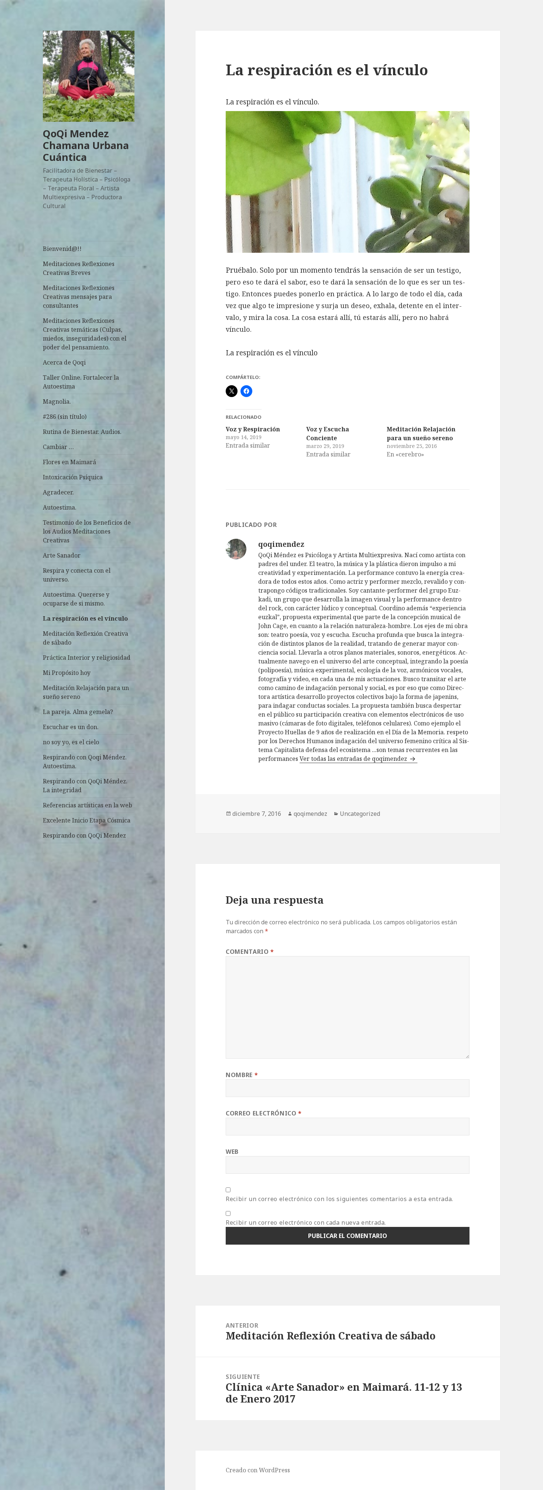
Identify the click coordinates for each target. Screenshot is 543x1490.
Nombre (242, 1075)
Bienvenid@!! (62, 249)
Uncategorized (360, 814)
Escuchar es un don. (71, 727)
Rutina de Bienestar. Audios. (82, 432)
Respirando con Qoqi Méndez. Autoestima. (85, 761)
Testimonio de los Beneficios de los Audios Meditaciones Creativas (87, 531)
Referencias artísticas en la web (87, 805)
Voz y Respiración (253, 429)
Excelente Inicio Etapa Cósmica (86, 820)
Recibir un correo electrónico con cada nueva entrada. (306, 1222)
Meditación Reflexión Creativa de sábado (85, 638)
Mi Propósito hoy (66, 673)
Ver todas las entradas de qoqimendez (354, 759)
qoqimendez (310, 814)
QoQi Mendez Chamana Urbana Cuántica (86, 145)
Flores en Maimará (69, 462)
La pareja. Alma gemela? (78, 712)
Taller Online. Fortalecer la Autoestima (81, 381)
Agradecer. (58, 492)
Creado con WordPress (258, 1470)
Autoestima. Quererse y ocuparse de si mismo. (76, 598)
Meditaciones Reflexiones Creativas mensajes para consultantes (79, 297)
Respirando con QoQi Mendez (84, 835)
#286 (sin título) (64, 417)
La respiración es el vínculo (85, 618)
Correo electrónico (264, 1113)
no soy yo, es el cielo (71, 742)
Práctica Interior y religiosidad (86, 657)
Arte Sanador (62, 555)
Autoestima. (59, 507)
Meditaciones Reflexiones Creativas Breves (79, 268)
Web (232, 1152)
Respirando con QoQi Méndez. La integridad (85, 785)
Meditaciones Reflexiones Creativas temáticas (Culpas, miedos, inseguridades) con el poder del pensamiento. (84, 334)
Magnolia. (57, 401)
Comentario (250, 952)
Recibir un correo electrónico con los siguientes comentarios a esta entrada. (339, 1199)
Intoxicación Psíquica (73, 477)
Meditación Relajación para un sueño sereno (86, 692)
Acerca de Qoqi (64, 362)
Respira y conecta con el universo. (76, 574)
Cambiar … (58, 447)
